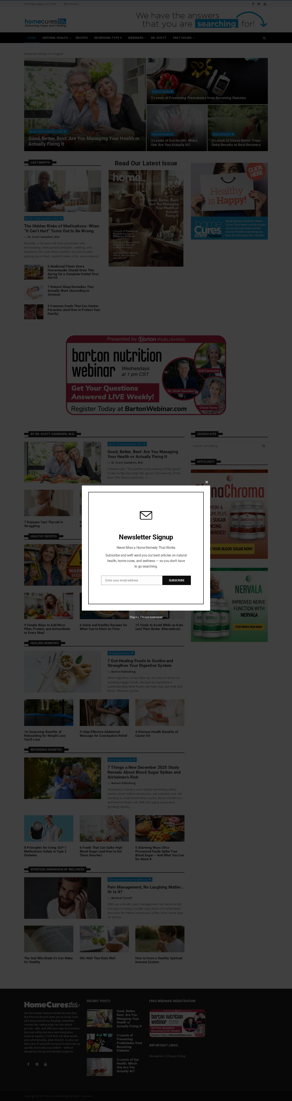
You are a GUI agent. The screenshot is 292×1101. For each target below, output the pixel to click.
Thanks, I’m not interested (146, 617)
